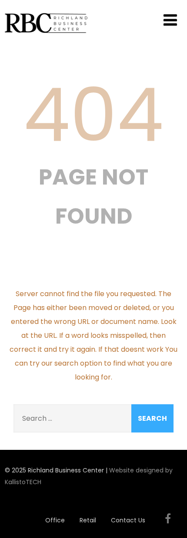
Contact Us (128, 520)
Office (55, 520)
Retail (88, 520)
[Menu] (170, 20)
